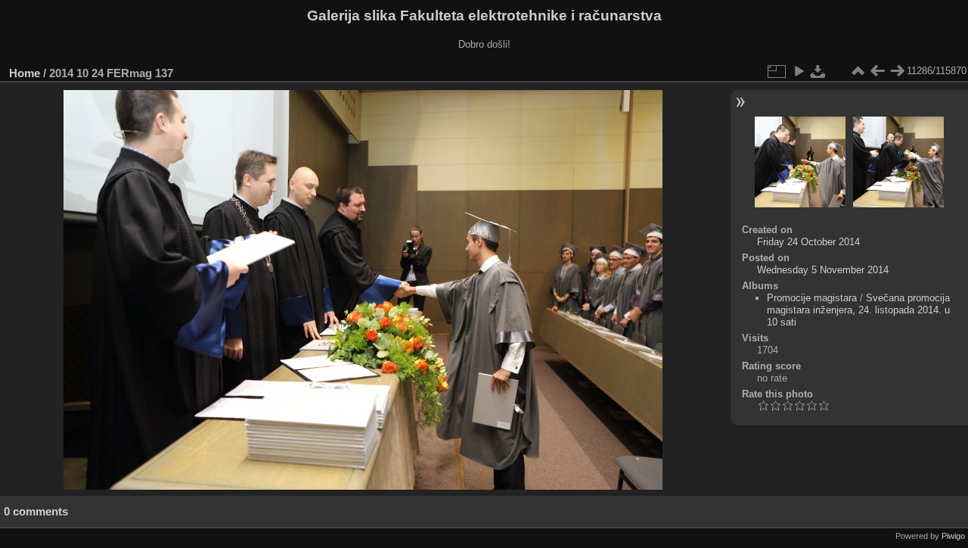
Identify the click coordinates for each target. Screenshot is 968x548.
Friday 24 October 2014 (808, 242)
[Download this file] (818, 71)
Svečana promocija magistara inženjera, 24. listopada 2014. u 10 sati (858, 310)
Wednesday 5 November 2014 (823, 270)
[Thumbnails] (857, 71)
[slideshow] (798, 71)
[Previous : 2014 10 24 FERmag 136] (877, 71)
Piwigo (953, 535)
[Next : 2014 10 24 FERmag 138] (897, 71)
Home (24, 73)
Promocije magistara (812, 298)
